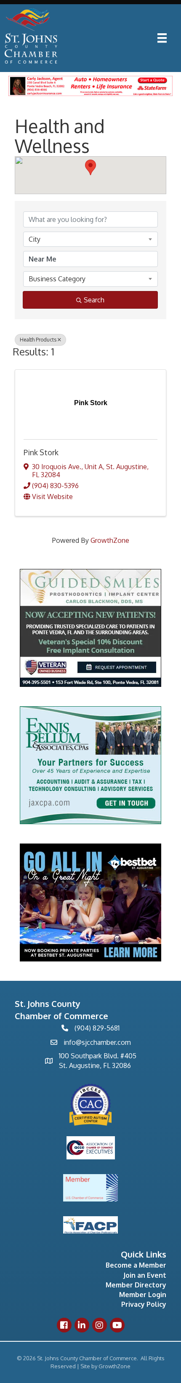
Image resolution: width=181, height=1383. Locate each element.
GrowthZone (109, 540)
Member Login (142, 1294)
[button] (90, 167)
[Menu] (162, 37)
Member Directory (136, 1285)
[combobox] (90, 239)
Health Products (38, 339)
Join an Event (144, 1275)
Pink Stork (41, 452)
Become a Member (136, 1265)
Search (94, 300)
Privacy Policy (143, 1304)
